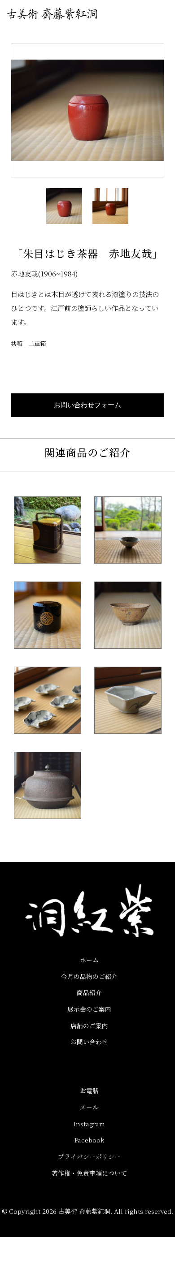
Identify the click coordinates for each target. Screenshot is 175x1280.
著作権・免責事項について (89, 1172)
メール (89, 1107)
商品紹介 (89, 992)
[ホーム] (52, 14)
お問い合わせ (89, 1041)
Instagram (89, 1123)
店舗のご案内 (89, 1025)
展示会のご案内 (89, 1008)
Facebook (89, 1139)
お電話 (89, 1090)
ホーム (89, 959)
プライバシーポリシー (89, 1156)
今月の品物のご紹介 (89, 976)
